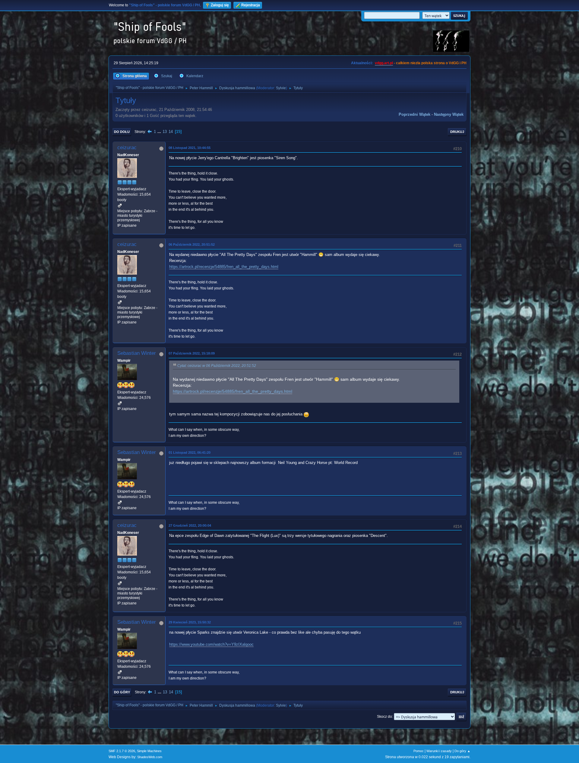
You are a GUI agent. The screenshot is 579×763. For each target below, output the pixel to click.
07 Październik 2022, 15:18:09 (192, 353)
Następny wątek (449, 114)
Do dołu (122, 132)
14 (171, 131)
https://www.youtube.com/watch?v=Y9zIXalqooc (211, 644)
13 (165, 131)
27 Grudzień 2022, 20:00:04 (190, 525)
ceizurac (127, 147)
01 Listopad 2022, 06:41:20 (189, 452)
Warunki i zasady (439, 751)
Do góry (122, 692)
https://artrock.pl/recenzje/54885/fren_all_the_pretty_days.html (223, 266)
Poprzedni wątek (414, 114)
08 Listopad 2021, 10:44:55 (189, 148)
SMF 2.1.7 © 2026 (122, 751)
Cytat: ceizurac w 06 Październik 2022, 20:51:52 (216, 366)
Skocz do (384, 716)
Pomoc (418, 751)
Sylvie (281, 88)
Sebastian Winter (136, 353)
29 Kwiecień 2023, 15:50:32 (190, 622)
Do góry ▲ (462, 751)
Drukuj (457, 132)
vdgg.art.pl (384, 63)
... (159, 131)
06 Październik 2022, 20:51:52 (192, 244)
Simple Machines (149, 751)
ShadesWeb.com (149, 757)
